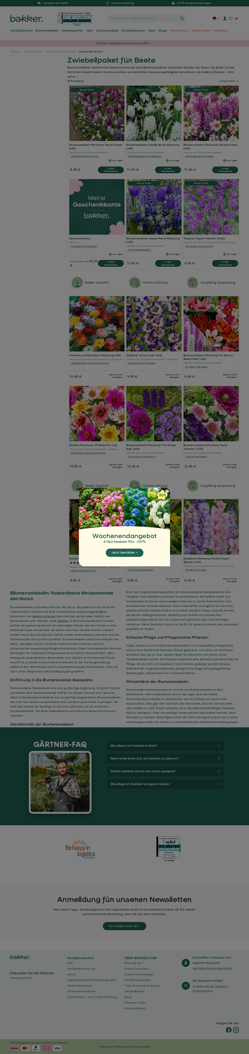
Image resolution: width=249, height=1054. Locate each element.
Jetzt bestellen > (124, 552)
